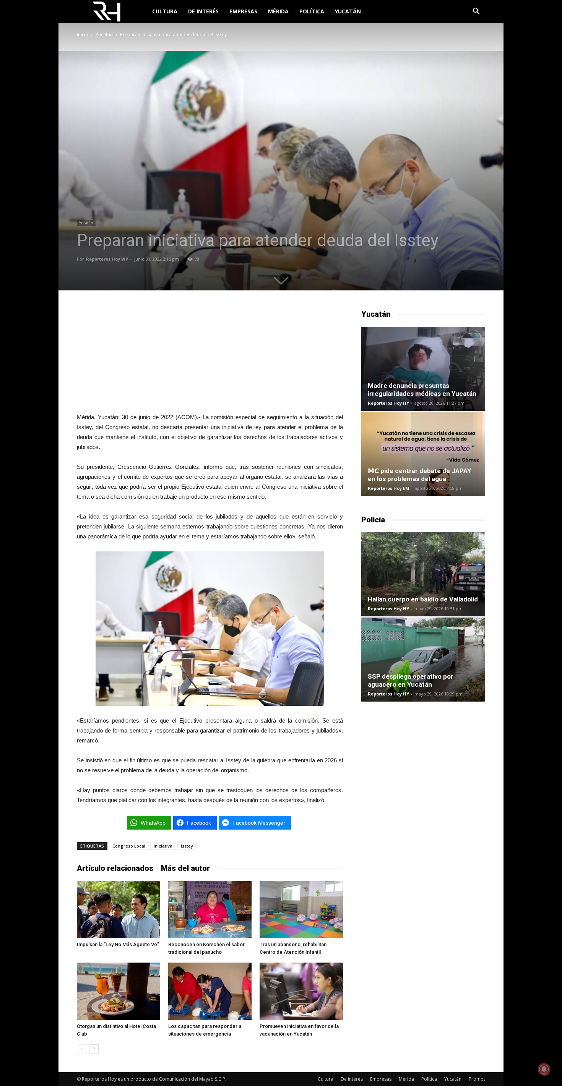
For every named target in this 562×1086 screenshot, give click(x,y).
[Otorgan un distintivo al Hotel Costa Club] (118, 991)
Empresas (243, 11)
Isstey (187, 846)
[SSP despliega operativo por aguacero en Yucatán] (423, 660)
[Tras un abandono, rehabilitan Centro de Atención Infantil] (301, 909)
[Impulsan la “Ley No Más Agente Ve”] (118, 909)
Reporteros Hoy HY (388, 403)
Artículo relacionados (115, 868)
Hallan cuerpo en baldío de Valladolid (423, 599)
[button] (476, 12)
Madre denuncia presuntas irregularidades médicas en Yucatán (422, 389)
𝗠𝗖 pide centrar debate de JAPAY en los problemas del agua (419, 475)
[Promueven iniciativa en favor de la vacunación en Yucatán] (301, 991)
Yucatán (348, 11)
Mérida (278, 11)
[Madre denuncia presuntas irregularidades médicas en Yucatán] (423, 369)
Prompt (477, 1079)
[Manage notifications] (544, 1069)
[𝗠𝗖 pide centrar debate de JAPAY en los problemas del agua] (423, 454)
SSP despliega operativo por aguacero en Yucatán (410, 680)
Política (311, 11)
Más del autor (185, 868)
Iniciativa (163, 846)
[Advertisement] (210, 356)
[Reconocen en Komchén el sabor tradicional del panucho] (210, 909)
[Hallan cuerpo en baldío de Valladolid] (423, 574)
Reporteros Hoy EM (388, 488)
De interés (203, 11)
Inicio (82, 34)
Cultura (164, 11)
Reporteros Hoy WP (107, 259)
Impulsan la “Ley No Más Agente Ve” (118, 944)
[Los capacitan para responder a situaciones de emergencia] (210, 991)
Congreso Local (128, 846)
